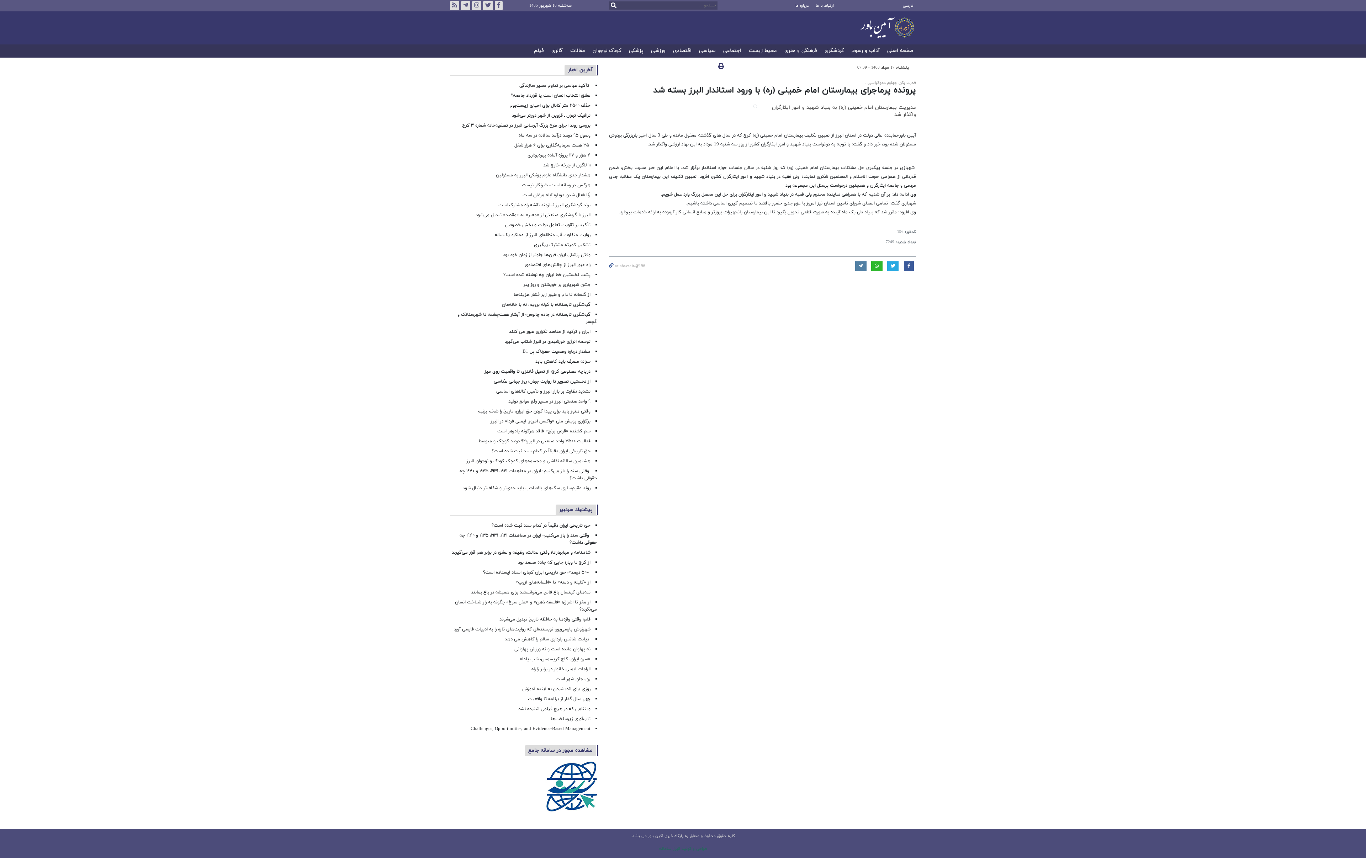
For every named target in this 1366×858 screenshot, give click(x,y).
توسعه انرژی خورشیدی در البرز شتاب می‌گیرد (548, 342)
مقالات (577, 51)
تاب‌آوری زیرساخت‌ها (571, 719)
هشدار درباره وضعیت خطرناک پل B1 (557, 351)
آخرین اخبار (580, 70)
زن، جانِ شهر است (573, 679)
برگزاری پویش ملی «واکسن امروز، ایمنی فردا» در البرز (541, 421)
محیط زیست (763, 51)
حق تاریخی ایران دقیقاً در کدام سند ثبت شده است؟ (541, 451)
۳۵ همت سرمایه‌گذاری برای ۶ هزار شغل (552, 145)
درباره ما (802, 6)
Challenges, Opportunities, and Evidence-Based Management (531, 729)
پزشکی (636, 51)
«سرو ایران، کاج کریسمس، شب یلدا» (555, 659)
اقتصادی (682, 51)
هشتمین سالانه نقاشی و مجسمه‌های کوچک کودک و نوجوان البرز (528, 461)
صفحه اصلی (900, 51)
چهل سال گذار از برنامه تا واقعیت (559, 699)
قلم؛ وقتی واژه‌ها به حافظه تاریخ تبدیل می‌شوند (545, 619)
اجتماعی (732, 51)
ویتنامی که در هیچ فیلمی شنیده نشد (554, 709)
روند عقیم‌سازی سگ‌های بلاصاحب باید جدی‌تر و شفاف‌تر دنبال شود (527, 488)
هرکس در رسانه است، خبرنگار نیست (556, 185)
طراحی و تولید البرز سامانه (683, 849)
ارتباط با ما (825, 6)
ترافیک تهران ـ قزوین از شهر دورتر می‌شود (551, 115)
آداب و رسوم (866, 51)
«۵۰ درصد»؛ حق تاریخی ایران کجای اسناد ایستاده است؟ (537, 572)
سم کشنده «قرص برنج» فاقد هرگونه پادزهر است (544, 431)
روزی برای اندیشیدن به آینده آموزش (556, 689)
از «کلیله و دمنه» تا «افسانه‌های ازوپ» (553, 582)
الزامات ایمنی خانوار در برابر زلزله (561, 669)
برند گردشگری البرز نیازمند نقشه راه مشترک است (544, 205)
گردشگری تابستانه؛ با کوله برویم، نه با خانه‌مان (546, 305)
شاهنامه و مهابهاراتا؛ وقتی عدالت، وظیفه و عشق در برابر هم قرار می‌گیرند (521, 552)
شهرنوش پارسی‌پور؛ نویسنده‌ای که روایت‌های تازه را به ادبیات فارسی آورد (522, 629)
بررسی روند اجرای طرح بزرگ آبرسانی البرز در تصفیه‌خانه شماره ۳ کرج (526, 125)
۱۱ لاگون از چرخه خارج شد (567, 165)
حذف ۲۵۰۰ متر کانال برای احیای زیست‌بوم (549, 105)
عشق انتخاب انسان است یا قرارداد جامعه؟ (551, 95)
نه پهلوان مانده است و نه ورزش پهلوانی (552, 649)
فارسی (908, 6)
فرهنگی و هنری (800, 51)
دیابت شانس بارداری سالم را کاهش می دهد (548, 639)
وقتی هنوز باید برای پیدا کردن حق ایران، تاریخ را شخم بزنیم (534, 411)
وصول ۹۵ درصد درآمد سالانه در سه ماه (555, 135)
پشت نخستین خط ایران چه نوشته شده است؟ (547, 275)
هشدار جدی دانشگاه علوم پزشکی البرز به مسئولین (543, 175)
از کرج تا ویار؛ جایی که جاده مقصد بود (554, 562)
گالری (557, 51)
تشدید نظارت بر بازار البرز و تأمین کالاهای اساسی (543, 391)
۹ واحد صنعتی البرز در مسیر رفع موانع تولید (549, 401)
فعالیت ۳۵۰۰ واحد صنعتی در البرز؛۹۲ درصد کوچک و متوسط (534, 441)
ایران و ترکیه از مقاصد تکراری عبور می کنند (550, 332)
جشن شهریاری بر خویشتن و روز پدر (557, 285)
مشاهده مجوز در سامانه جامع (560, 750)
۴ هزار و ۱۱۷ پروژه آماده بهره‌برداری (559, 155)
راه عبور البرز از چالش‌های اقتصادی (557, 265)
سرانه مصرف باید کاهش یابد (563, 361)
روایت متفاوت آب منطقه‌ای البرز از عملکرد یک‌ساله (543, 235)
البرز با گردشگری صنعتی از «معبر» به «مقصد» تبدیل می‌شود (533, 215)
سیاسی (707, 51)
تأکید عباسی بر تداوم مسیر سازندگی (555, 85)
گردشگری (834, 51)
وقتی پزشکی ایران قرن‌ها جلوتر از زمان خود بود (547, 255)
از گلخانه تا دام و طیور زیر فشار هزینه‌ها (552, 295)
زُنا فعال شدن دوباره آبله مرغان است (557, 195)
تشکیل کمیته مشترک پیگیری (562, 245)
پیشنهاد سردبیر (576, 509)
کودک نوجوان (607, 51)
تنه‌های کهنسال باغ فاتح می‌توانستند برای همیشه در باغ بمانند (531, 592)
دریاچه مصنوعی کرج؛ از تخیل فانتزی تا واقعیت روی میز (538, 371)
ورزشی (658, 51)
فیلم (539, 51)
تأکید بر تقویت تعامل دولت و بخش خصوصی (548, 225)
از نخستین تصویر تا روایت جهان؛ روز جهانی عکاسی (542, 381)
